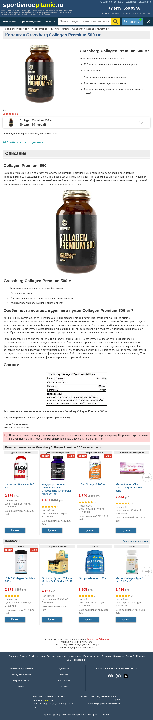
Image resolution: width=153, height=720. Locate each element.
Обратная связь (21, 680)
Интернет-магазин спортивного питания (76, 638)
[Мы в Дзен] (124, 676)
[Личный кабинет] (148, 21)
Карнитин (107, 656)
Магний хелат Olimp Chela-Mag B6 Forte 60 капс (129, 487)
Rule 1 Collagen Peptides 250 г (20, 580)
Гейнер (23, 656)
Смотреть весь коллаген (135, 541)
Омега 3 (130, 656)
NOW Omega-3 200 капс (93, 484)
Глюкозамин (79, 659)
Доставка (131, 2)
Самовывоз (145, 2)
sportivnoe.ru (33, 4)
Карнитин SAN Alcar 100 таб (19, 486)
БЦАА (31, 656)
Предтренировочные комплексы (64, 656)
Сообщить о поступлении (25, 142)
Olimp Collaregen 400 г (92, 578)
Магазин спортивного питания (18, 28)
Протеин (13, 656)
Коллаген (66, 28)
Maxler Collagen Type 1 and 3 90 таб (130, 580)
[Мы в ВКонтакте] (108, 676)
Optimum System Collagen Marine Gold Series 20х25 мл (57, 581)
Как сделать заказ (21, 674)
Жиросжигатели (91, 656)
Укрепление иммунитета (47, 28)
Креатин (40, 656)
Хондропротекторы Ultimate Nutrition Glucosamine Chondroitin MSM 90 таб (57, 489)
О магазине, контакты (111, 2)
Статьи (21, 686)
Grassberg (77, 28)
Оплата (64, 674)
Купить (15, 530)
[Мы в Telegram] (116, 676)
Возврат (64, 686)
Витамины (118, 656)
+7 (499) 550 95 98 (124, 8)
